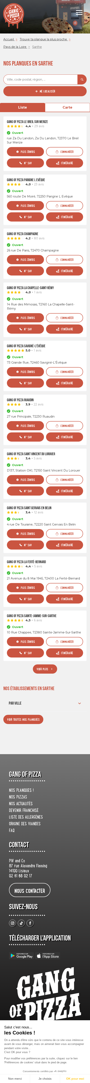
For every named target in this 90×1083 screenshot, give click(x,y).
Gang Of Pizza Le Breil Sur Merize (27, 122)
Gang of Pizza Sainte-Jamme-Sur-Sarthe (32, 616)
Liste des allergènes (26, 817)
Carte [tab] (67, 107)
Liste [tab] (22, 107)
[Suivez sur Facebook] (30, 923)
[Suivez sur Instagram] (12, 923)
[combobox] (40, 79)
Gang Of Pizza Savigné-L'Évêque (26, 346)
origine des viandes (25, 824)
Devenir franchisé (24, 810)
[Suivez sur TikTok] (21, 923)
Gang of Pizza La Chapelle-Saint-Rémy (30, 288)
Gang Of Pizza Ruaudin (20, 400)
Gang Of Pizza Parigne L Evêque (26, 180)
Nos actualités (21, 804)
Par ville (15, 703)
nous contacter (29, 891)
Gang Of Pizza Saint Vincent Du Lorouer (31, 454)
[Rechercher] (82, 79)
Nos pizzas (18, 797)
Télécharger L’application (40, 938)
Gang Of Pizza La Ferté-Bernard (26, 562)
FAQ (12, 830)
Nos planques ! (21, 790)
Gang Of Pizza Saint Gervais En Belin (29, 508)
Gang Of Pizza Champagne (22, 234)
